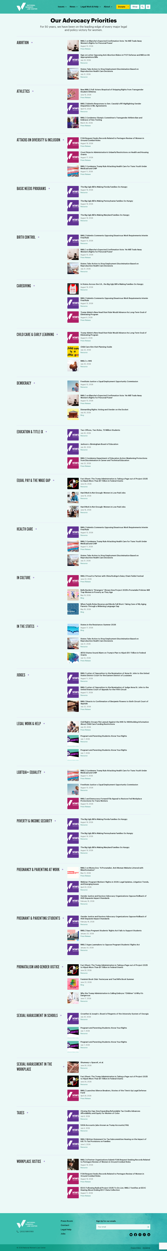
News (72, 7)
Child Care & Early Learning (35, 334)
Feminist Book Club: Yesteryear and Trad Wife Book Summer (107, 979)
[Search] (142, 7)
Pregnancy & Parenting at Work (38, 869)
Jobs (63, 1234)
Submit (148, 1227)
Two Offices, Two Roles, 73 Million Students (100, 430)
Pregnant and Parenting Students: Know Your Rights (104, 736)
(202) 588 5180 (27, 1232)
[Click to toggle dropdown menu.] (66, 7)
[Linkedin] (148, 1234)
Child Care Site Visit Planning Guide (96, 347)
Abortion (23, 42)
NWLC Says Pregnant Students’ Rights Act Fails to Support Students (111, 931)
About (107, 7)
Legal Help (66, 1230)
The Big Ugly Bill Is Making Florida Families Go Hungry (104, 187)
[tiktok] (144, 1234)
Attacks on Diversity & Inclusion (38, 139)
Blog (82, 415)
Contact (65, 1225)
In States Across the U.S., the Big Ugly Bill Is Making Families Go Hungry (112, 284)
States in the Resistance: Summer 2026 (98, 625)
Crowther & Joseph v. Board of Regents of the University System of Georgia (114, 1014)
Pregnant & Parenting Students (38, 918)
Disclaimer (146, 1248)
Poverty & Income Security (34, 820)
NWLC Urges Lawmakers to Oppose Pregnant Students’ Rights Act (110, 945)
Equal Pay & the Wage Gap (33, 480)
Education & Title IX (30, 431)
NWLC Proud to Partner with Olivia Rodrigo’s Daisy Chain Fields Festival (112, 576)
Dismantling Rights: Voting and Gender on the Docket (104, 410)
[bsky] (131, 1234)
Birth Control (26, 237)
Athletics (23, 91)
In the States (25, 626)
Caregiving (24, 285)
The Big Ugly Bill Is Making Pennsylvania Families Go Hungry (107, 201)
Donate (121, 7)
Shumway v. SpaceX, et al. (92, 1062)
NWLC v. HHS (86, 361)
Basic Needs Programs (31, 188)
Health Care (25, 529)
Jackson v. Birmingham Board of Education (99, 444)
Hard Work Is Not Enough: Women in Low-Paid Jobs (103, 493)
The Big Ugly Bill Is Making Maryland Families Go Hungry (105, 215)
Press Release (86, 49)
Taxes (20, 1112)
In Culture (23, 577)
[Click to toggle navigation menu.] (148, 7)
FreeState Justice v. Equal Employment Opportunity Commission (109, 381)
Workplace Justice (29, 1161)
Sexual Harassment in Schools (37, 1015)
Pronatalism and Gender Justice (38, 966)
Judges (21, 674)
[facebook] (135, 1234)
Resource (84, 63)
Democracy (24, 383)
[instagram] (139, 1234)
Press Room (67, 1221)
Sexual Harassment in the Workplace (34, 1067)
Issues (61, 7)
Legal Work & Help (89, 7)
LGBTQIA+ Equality (29, 772)
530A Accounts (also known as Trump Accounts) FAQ (105, 1125)
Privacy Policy (136, 1248)
